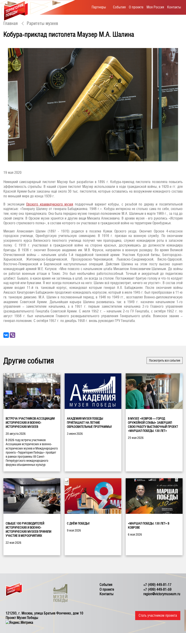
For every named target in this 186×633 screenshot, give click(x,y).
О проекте (136, 7)
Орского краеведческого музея (49, 204)
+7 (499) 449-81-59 (157, 589)
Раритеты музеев (42, 23)
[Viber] (12, 335)
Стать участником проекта (158, 615)
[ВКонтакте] (6, 335)
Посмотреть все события (164, 360)
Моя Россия (155, 7)
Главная (10, 23)
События (119, 7)
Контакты (174, 7)
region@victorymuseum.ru (161, 594)
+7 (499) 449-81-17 (157, 584)
